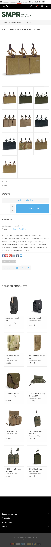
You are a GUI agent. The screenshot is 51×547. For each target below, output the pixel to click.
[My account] (47, 6)
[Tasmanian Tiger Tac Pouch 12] (14, 418)
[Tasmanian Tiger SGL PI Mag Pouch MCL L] (37, 342)
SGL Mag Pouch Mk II (12, 319)
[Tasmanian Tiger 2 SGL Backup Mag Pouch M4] (37, 380)
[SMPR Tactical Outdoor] (16, 14)
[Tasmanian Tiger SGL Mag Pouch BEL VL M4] (37, 455)
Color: (4, 182)
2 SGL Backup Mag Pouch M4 (37, 395)
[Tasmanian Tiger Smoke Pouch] (37, 305)
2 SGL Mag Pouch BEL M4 (13, 470)
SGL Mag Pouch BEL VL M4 (36, 470)
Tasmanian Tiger (19, 229)
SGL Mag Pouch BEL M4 (36, 432)
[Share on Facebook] (3, 255)
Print (24, 268)
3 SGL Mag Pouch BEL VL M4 (20, 23)
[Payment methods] (12, 544)
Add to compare (9, 268)
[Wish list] (42, 6)
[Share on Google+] (6, 255)
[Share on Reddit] (13, 255)
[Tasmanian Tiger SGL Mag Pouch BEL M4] (37, 418)
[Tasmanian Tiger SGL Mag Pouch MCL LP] (14, 342)
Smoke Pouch (35, 318)
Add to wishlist (25, 200)
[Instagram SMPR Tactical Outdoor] (30, 504)
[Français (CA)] (4, 6)
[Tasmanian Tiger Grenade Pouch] (14, 380)
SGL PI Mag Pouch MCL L (37, 357)
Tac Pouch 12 (11, 431)
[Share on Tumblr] (17, 255)
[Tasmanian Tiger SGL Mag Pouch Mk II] (14, 305)
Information (7, 220)
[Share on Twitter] (21, 255)
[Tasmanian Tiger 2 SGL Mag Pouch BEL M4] (14, 455)
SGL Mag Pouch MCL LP (12, 357)
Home (5, 23)
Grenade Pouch (12, 394)
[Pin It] (10, 255)
